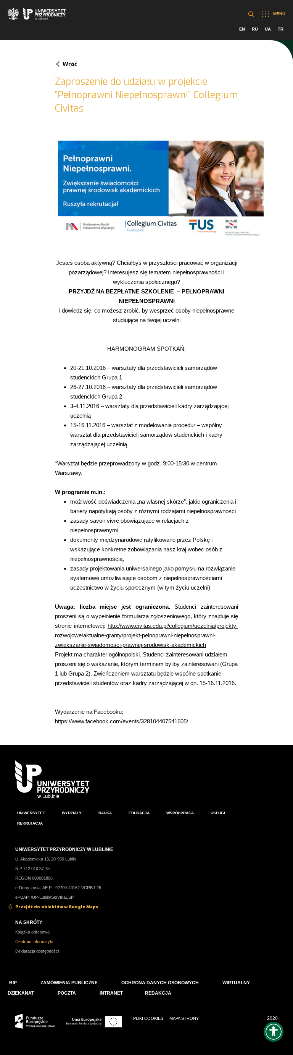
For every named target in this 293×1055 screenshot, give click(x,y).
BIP (13, 982)
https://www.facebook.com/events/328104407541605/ (121, 721)
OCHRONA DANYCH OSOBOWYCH (160, 982)
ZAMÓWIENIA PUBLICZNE (69, 982)
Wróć (70, 64)
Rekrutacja (30, 823)
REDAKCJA (158, 993)
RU (255, 29)
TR (280, 29)
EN (242, 29)
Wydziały (72, 813)
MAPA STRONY (184, 1018)
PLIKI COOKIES (148, 1018)
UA (268, 29)
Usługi (218, 813)
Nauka (105, 813)
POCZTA (67, 993)
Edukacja (139, 813)
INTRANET (111, 993)
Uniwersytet (31, 813)
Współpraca (180, 813)
